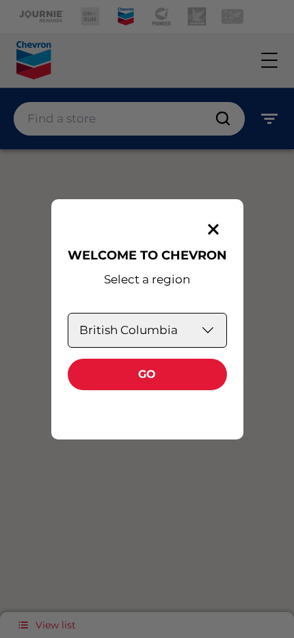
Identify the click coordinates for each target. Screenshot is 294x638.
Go (147, 374)
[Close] (213, 229)
